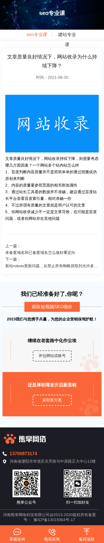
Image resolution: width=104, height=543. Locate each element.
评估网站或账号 (52, 355)
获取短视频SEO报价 (52, 306)
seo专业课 (37, 34)
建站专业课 (67, 39)
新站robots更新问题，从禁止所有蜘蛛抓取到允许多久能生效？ (51, 266)
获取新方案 (52, 400)
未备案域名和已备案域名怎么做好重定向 (40, 252)
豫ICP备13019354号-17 (54, 519)
